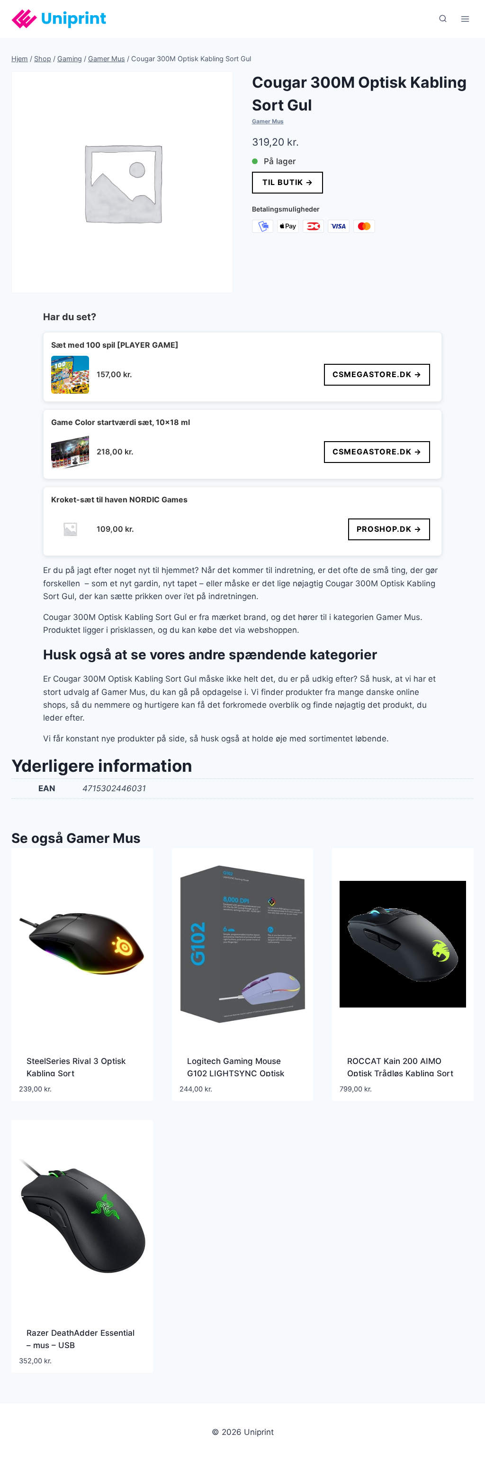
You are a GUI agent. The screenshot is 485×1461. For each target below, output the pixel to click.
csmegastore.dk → (377, 374)
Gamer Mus (268, 121)
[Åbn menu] (465, 18)
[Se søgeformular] (442, 19)
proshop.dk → (389, 529)
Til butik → (287, 182)
